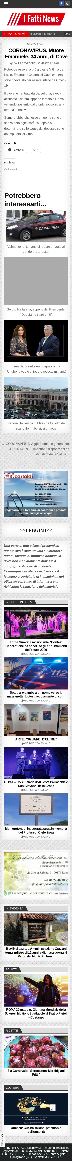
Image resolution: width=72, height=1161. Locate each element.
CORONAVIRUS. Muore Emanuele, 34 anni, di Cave (36, 53)
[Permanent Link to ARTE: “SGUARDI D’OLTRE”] (36, 720)
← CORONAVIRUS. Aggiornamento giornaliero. (36, 444)
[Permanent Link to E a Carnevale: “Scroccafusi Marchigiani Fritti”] (36, 1052)
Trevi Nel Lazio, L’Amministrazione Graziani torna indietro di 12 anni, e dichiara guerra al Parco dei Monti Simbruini (36, 952)
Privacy (2, 1141)
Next (63, 874)
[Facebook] (61, 3)
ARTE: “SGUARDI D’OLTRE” (36, 739)
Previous (9, 874)
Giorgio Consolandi (37, 654)
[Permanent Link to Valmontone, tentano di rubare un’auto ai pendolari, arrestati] (36, 226)
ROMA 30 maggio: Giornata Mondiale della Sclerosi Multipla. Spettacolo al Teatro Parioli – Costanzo (36, 1013)
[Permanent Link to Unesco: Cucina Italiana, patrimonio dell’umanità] (36, 1109)
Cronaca (37, 43)
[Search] (67, 3)
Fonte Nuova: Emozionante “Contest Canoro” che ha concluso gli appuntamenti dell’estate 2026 (36, 646)
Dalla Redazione (24, 63)
